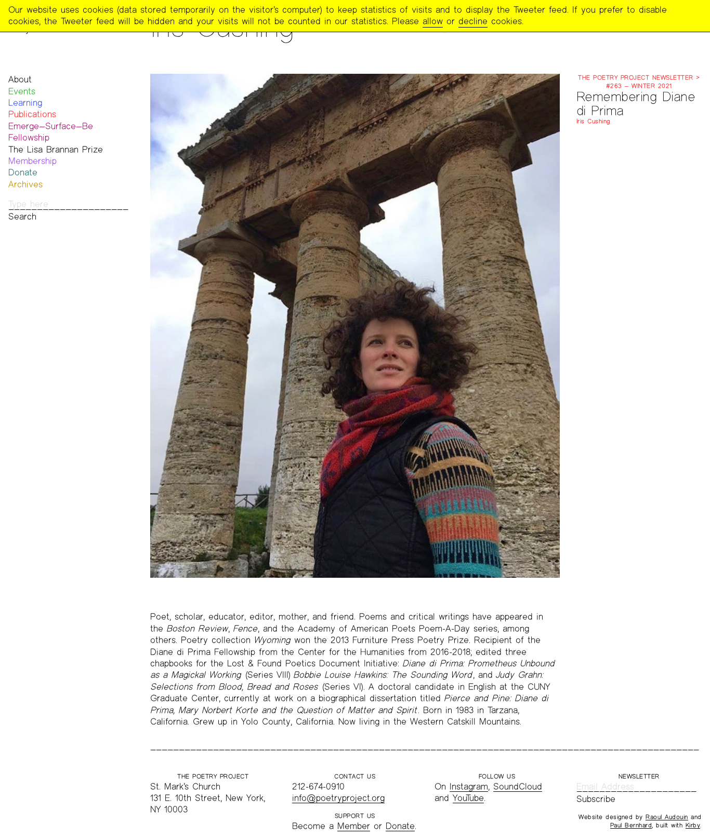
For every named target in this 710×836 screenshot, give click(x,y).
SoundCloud (517, 786)
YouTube (468, 797)
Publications (32, 114)
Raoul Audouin (667, 816)
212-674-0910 (318, 786)
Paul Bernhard (631, 825)
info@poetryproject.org (338, 797)
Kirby (693, 825)
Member (353, 825)
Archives (25, 184)
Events (21, 91)
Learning (25, 102)
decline (473, 21)
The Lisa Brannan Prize (55, 149)
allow (433, 21)
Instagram (469, 786)
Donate (22, 172)
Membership (32, 160)
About (20, 79)
